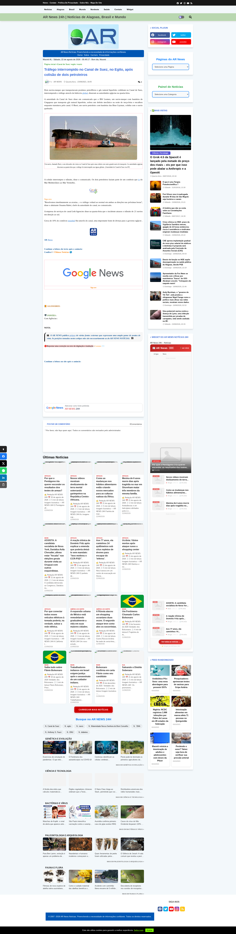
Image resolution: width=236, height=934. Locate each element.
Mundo (82, 9)
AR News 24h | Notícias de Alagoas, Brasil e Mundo (84, 17)
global (85, 93)
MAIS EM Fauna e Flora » (133, 894)
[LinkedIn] (3, 477)
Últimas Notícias (61, 252)
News (50, 240)
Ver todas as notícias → (170, 642)
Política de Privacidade (68, 3)
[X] (3, 463)
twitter (183, 35)
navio (79, 64)
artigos (73, 335)
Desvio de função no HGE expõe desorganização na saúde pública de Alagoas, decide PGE (177, 262)
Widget (130, 9)
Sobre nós (84, 3)
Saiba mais (138, 930)
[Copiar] (3, 484)
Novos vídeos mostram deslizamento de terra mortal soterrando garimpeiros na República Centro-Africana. (177, 478)
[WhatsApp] (3, 470)
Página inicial (50, 64)
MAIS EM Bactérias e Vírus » (131, 829)
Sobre (86, 55)
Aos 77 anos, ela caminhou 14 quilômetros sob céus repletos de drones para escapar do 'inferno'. (177, 630)
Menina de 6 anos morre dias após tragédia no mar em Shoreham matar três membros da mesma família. (177, 504)
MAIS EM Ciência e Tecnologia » (130, 797)
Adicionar (93, 407)
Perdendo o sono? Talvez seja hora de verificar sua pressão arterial (181, 752)
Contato (53, 3)
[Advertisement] (171, 401)
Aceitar (149, 930)
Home (45, 3)
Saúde (107, 9)
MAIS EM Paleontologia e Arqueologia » (125, 861)
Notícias (48, 9)
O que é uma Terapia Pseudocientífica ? (171, 183)
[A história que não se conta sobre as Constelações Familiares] (155, 211)
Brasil (71, 9)
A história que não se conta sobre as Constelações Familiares (174, 210)
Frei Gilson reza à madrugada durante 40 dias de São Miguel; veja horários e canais (176, 196)
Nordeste (95, 9)
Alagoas (60, 9)
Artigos (156, 354)
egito (74, 64)
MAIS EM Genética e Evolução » (130, 765)
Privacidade (104, 55)
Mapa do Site (96, 3)
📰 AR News (162, 348)
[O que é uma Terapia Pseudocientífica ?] (155, 185)
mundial (71, 221)
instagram (162, 42)
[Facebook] (3, 456)
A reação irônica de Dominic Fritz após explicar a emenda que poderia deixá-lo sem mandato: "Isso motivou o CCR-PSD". (177, 617)
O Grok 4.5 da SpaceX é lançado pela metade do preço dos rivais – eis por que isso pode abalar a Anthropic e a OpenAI (169, 165)
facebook (162, 35)
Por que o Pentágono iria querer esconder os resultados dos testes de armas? (169, 466)
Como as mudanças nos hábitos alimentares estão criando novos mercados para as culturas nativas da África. (177, 491)
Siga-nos (48, 199)
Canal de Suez (63, 64)
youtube (183, 42)
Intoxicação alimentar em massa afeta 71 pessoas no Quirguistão (181, 715)
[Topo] (3, 449)
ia (139, 179)
